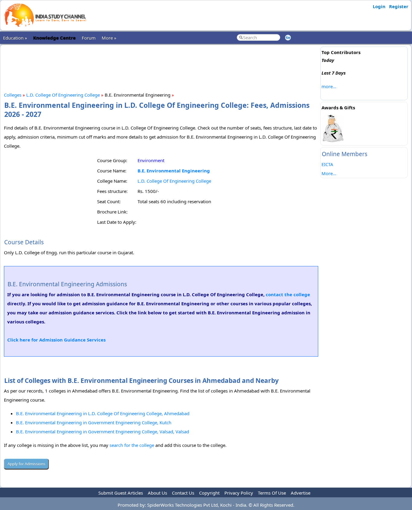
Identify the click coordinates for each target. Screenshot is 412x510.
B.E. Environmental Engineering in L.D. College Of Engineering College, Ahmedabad (102, 413)
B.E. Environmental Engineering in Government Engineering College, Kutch (93, 422)
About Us (157, 493)
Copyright (209, 493)
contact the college (288, 294)
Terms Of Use (272, 493)
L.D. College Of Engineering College (63, 95)
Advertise (300, 493)
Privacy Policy (238, 493)
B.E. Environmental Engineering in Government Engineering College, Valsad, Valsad (102, 431)
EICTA (327, 164)
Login (379, 6)
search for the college (131, 445)
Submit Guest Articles (120, 493)
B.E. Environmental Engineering (174, 171)
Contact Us (183, 493)
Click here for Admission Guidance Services (56, 340)
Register (398, 6)
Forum (89, 38)
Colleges (12, 95)
